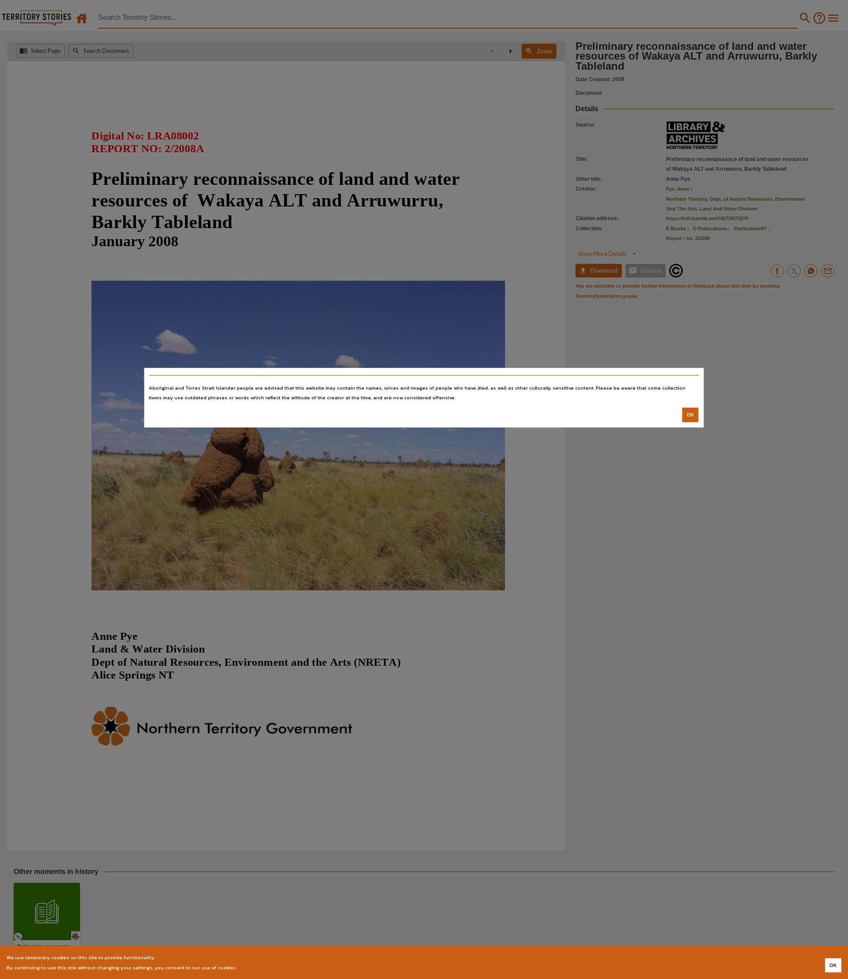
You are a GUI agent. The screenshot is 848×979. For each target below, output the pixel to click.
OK (690, 415)
